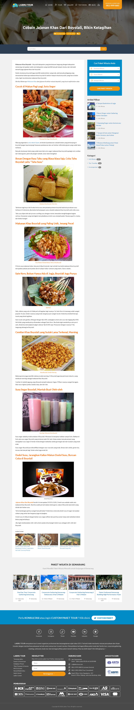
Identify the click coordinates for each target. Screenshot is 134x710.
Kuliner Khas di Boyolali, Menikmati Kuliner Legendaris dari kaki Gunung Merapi (24, 548)
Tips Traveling (95, 163)
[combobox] (104, 68)
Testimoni (82, 5)
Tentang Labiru (18, 659)
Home (50, 5)
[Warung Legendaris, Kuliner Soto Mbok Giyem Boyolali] (48, 539)
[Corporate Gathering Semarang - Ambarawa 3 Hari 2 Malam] (54, 582)
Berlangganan (48, 674)
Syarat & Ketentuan (20, 661)
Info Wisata (101, 106)
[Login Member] (99, 4)
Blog (93, 5)
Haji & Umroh (17, 673)
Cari (103, 49)
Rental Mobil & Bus (19, 671)
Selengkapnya (100, 649)
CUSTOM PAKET (104, 618)
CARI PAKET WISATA (104, 88)
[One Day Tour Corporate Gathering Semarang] (26, 582)
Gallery (70, 5)
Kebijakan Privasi (19, 664)
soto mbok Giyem (33, 142)
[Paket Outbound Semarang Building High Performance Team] (109, 582)
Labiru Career (18, 675)
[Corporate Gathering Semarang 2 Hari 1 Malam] (81, 582)
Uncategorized (60, 33)
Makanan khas (32, 81)
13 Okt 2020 (71, 33)
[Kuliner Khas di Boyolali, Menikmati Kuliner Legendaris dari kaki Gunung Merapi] (25, 539)
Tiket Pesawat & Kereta (21, 666)
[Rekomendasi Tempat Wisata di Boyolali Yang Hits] (70, 539)
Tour (59, 5)
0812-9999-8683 (112, 5)
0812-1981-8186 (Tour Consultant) (82, 670)
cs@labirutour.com (77, 664)
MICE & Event (18, 668)
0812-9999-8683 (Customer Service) (82, 667)
